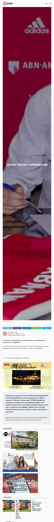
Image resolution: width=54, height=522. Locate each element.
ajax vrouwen (10, 358)
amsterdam (27, 358)
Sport (27, 161)
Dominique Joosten (12, 332)
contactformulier (33, 420)
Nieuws (19, 501)
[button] (7, 328)
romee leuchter (18, 358)
